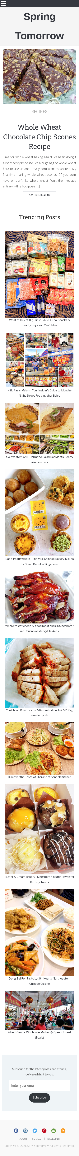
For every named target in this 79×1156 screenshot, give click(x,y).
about (23, 1138)
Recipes (39, 111)
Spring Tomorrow (39, 26)
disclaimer (53, 1138)
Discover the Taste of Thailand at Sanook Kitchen (39, 777)
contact (37, 1138)
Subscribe (39, 1097)
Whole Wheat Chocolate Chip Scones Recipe (39, 136)
